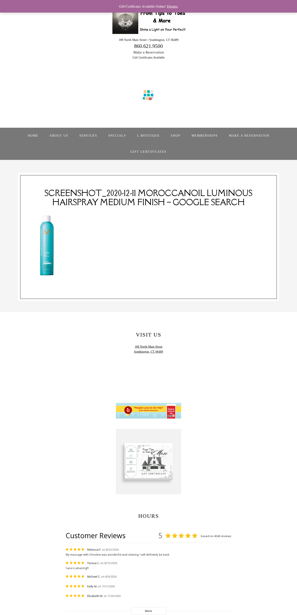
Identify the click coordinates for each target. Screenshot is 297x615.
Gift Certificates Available (149, 57)
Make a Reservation (148, 52)
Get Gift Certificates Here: (149, 507)
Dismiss (172, 6)
